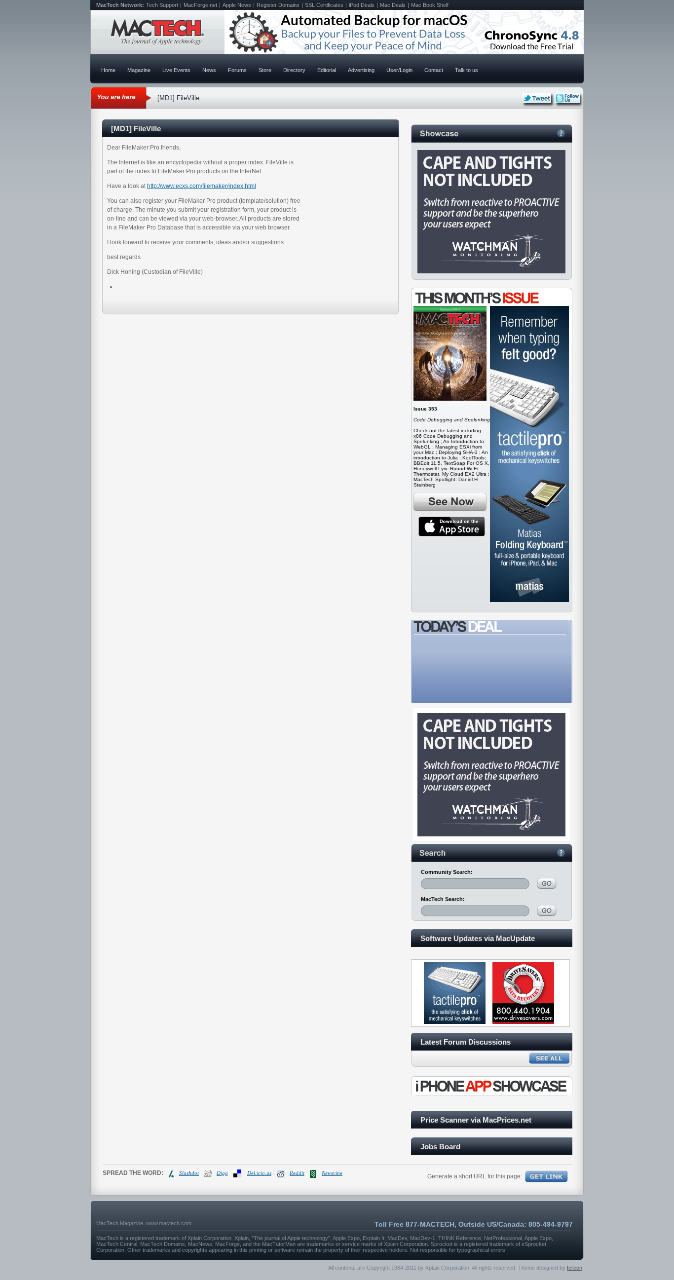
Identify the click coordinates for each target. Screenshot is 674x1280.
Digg (222, 1173)
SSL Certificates (324, 5)
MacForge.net (200, 5)
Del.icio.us (259, 1173)
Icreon (574, 1268)
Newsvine (332, 1173)
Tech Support (162, 5)
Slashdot (189, 1173)
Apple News (237, 5)
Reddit (297, 1173)
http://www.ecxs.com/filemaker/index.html (201, 186)
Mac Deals (393, 5)
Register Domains (278, 5)
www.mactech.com (168, 1223)
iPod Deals (361, 5)
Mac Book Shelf (430, 5)
